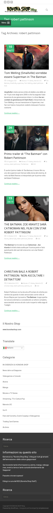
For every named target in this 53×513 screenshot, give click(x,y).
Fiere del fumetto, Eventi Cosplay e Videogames (21, 416)
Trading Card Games (11, 422)
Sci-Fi (5, 410)
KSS (34, 164)
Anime (5, 382)
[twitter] (8, 3)
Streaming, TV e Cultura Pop (14, 399)
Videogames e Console (12, 376)
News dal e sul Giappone (12, 370)
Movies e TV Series (27, 81)
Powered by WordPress (11, 508)
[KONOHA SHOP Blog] (19, 9)
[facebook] (5, 3)
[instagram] (11, 3)
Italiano (9, 348)
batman (30, 239)
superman (20, 83)
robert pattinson (38, 83)
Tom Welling (28, 83)
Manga (5, 387)
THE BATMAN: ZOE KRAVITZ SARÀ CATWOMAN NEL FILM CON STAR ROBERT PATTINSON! (25, 228)
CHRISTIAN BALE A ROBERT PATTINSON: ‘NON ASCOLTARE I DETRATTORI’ (24, 275)
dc (31, 286)
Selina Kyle (12, 239)
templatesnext (44, 508)
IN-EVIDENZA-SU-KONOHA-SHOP (15, 365)
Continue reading (12, 113)
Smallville (13, 83)
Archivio (6, 427)
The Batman (24, 164)
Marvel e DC (38, 81)
